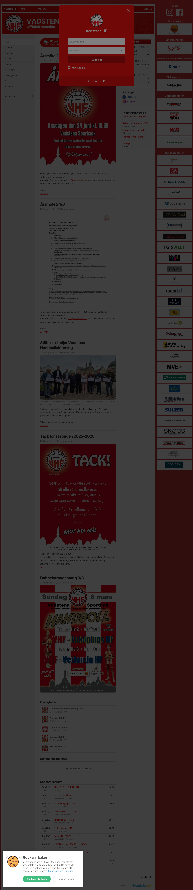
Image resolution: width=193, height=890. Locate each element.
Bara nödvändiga (65, 879)
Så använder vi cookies (60, 871)
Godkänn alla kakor (37, 879)
